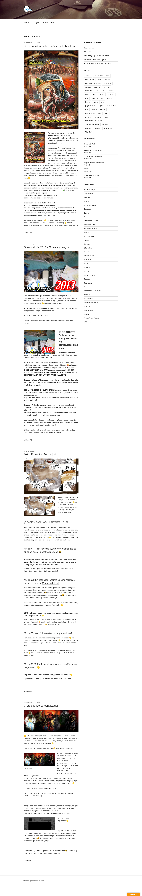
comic (99, 79)
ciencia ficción (89, 79)
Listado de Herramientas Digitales (95, 60)
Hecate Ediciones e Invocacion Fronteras (97, 63)
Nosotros (87, 267)
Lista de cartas (90, 113)
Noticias (27, 23)
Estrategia (87, 209)
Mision (86, 263)
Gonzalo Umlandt (50, 564)
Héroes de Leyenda (90, 228)
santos (106, 117)
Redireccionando (89, 48)
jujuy (86, 109)
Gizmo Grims (88, 52)
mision (106, 113)
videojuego (97, 128)
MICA (99, 113)
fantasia (110, 91)
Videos (86, 314)
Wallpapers (87, 322)
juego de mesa (90, 106)
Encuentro (88, 91)
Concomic (107, 79)
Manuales (87, 259)
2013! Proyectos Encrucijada (40, 454)
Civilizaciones (88, 193)
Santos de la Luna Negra (93, 121)
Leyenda (94, 109)
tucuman (88, 128)
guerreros (109, 98)
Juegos (36, 23)
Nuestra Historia (48, 23)
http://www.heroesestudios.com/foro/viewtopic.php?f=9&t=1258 (47, 813)
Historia (95, 102)
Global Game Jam (97, 98)
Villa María (88, 132)
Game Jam (110, 94)
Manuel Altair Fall (50, 582)
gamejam (101, 94)
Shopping (87, 295)
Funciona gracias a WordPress (33, 881)
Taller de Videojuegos (91, 302)
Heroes (87, 102)
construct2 (97, 83)
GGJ (86, 98)
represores (97, 117)
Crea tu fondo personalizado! (41, 705)
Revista (86, 287)
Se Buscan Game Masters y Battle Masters (49, 46)
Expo (103, 91)
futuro (94, 94)
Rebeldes (87, 279)
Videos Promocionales (91, 318)
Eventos (87, 213)
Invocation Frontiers (90, 236)
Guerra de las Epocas (91, 221)
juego (102, 102)
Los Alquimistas (89, 256)
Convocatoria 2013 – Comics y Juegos (46, 247)
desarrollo (96, 87)
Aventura (88, 76)
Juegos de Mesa (110, 106)
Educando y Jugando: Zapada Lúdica (96, 56)
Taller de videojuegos (92, 124)
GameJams (88, 217)
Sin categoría (88, 298)
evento (97, 91)
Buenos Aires (98, 76)
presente (88, 117)
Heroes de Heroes (90, 225)
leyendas (102, 109)
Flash (87, 94)
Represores (88, 283)
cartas (107, 76)
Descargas (87, 197)
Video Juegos (88, 310)
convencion (107, 83)
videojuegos (108, 128)
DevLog (86, 201)
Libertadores (88, 248)
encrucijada (106, 87)
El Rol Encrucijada (90, 205)
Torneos (87, 306)
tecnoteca (105, 124)
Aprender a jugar (89, 189)
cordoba (88, 87)
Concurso (88, 83)
